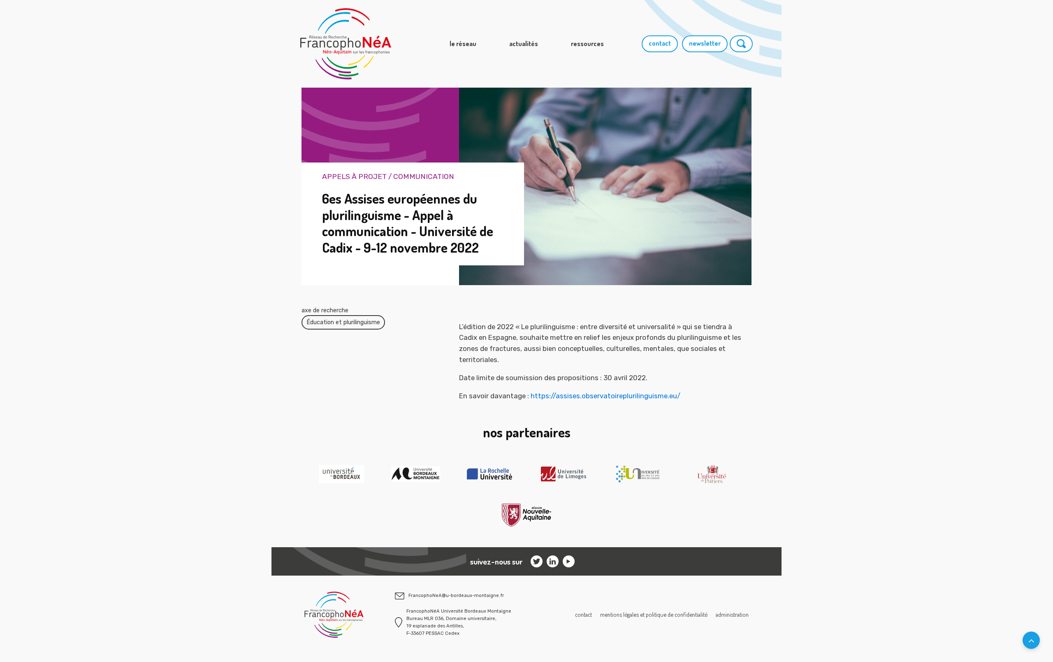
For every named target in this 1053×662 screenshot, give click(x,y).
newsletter (705, 43)
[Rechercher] (741, 43)
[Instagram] (537, 561)
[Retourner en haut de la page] (1031, 640)
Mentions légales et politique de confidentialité (653, 614)
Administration (732, 614)
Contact (583, 614)
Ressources (587, 43)
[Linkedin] (553, 561)
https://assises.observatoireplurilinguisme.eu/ (605, 396)
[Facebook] (569, 561)
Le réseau (463, 43)
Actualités (523, 43)
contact (660, 43)
